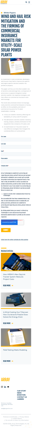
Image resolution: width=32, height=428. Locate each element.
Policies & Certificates (10, 417)
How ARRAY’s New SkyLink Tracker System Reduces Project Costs (14, 276)
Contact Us (22, 397)
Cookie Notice (17, 418)
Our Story (21, 391)
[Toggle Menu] (29, 2)
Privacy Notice (24, 417)
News (19, 393)
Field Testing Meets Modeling (15, 350)
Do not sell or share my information (17, 420)
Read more (6, 285)
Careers (20, 399)
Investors (21, 395)
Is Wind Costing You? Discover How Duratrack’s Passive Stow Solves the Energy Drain (15, 314)
